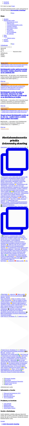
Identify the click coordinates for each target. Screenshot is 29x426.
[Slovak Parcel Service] (10, 383)
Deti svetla (10, 29)
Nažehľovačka (7, 405)
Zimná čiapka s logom (9, 408)
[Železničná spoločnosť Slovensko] (13, 381)
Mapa (5, 35)
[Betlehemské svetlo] (12, 13)
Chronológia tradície (12, 28)
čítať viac (3, 81)
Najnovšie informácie (9, 396)
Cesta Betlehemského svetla (14, 25)
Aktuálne (6, 19)
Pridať (13, 6)
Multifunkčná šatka (9, 406)
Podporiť (6, 41)
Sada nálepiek (7, 403)
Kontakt (6, 39)
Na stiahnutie (10, 34)
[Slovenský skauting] (9, 378)
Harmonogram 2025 (12, 22)
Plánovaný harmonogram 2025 (12, 393)
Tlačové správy (11, 38)
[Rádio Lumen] (8, 384)
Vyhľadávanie (4, 45)
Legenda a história (12, 26)
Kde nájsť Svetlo (8, 394)
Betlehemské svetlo (9, 20)
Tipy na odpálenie (11, 32)
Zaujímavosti (10, 31)
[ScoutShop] (7, 380)
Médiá (5, 36)
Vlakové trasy (10, 23)
